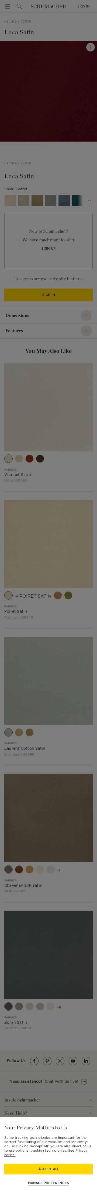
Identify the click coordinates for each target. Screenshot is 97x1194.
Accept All (48, 1169)
